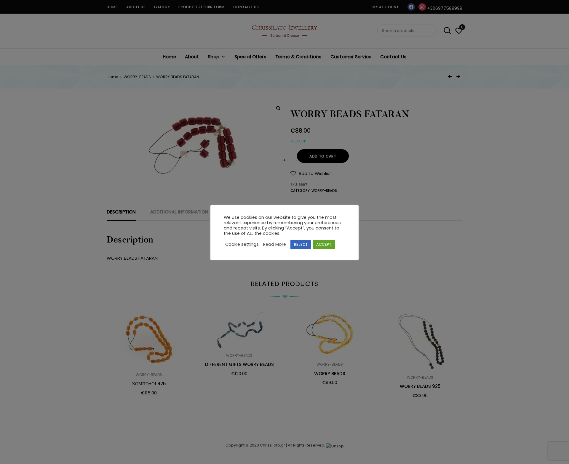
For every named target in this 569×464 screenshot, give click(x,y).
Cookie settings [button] (242, 244)
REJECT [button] (301, 244)
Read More (274, 244)
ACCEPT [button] (323, 244)
